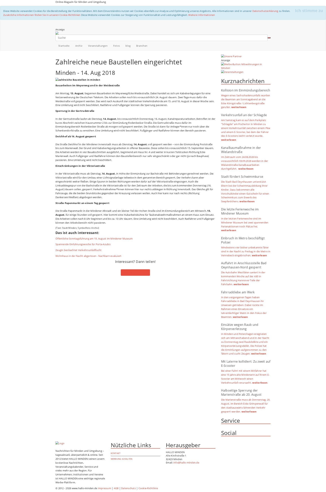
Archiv (79, 45)
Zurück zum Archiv (135, 272)
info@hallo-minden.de (186, 462)
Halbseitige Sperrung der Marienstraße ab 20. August (241, 392)
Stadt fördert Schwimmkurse (242, 177)
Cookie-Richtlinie (148, 488)
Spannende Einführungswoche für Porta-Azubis (83, 244)
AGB (116, 488)
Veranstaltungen (98, 45)
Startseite (64, 45)
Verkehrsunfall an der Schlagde (244, 115)
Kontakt (116, 453)
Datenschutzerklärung (265, 11)
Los (269, 37)
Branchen (141, 45)
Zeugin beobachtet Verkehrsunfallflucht (78, 250)
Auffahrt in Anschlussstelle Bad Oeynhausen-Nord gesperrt (244, 265)
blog (128, 45)
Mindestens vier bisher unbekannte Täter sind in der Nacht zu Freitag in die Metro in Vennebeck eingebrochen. (246, 251)
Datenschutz (128, 488)
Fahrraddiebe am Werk (238, 292)
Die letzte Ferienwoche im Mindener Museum (240, 211)
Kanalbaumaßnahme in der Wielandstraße (241, 150)
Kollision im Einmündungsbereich (245, 90)
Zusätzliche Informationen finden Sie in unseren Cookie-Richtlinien (42, 15)
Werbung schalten (121, 458)
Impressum (104, 488)
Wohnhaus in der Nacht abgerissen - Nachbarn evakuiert (88, 256)
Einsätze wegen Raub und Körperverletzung (239, 327)
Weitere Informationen (201, 15)
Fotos (116, 45)
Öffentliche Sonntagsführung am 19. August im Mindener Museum (94, 238)
